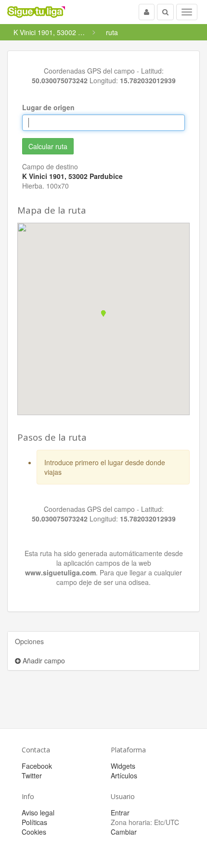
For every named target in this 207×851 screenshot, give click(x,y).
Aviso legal (38, 812)
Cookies (34, 832)
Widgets (123, 766)
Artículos (124, 775)
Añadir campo (43, 660)
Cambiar (124, 832)
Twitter (32, 775)
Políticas (34, 822)
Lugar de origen (48, 107)
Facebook (37, 766)
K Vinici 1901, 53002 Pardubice (72, 176)
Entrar (120, 812)
